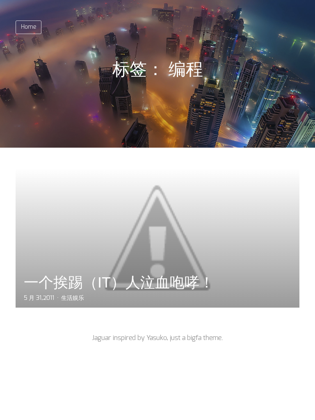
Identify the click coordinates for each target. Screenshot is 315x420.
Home (28, 27)
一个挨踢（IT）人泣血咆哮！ (119, 282)
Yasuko (156, 338)
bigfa (194, 338)
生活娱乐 (72, 298)
